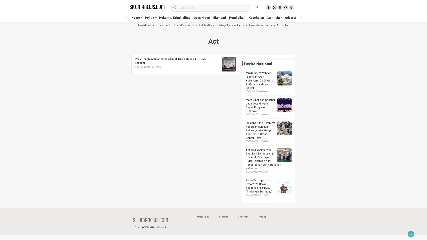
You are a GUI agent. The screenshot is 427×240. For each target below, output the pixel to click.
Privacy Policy (202, 216)
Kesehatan (256, 18)
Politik (149, 18)
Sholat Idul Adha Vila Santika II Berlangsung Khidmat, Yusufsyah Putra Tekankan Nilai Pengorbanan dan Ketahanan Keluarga (263, 159)
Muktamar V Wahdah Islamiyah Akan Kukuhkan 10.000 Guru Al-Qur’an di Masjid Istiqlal (259, 80)
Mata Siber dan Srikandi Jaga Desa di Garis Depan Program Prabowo (260, 105)
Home (135, 18)
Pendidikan (237, 18)
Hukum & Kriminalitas (174, 18)
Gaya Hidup (202, 18)
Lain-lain (273, 18)
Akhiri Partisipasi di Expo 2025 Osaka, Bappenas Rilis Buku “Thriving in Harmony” (259, 186)
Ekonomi (219, 18)
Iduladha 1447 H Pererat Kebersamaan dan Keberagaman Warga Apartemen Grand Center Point (260, 130)
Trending (262, 216)
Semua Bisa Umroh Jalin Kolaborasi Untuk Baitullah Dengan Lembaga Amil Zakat (192, 25)
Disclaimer (243, 216)
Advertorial (293, 18)
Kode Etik (223, 216)
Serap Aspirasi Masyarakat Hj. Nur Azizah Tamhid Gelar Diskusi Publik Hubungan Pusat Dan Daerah (287, 25)
